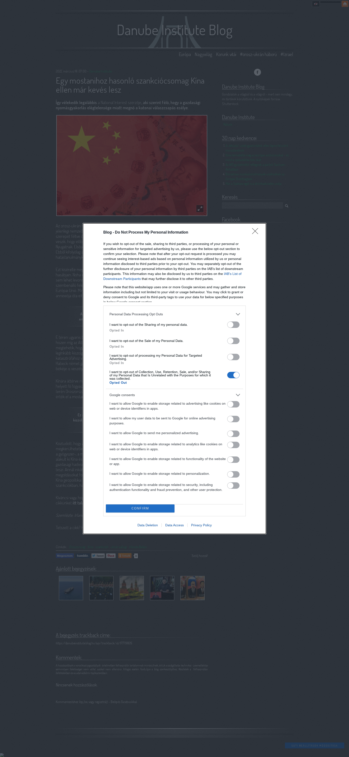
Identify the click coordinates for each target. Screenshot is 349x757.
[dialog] (174, 378)
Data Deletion (147, 525)
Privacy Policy (201, 525)
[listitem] (174, 314)
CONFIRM (140, 508)
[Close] (256, 232)
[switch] (233, 324)
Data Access (174, 525)
